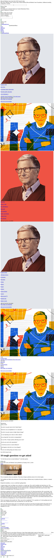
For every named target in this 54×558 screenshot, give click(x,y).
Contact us (3, 554)
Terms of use (3, 553)
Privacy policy (4, 551)
